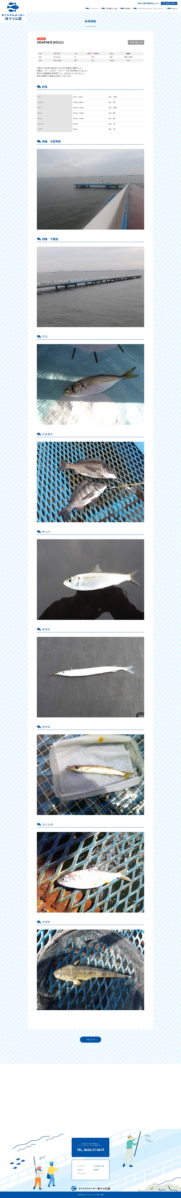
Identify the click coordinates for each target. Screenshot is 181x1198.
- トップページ (81, 1166)
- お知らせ (80, 1170)
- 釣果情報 (96, 1170)
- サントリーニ (81, 1173)
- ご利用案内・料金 (98, 1166)
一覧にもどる (90, 1040)
